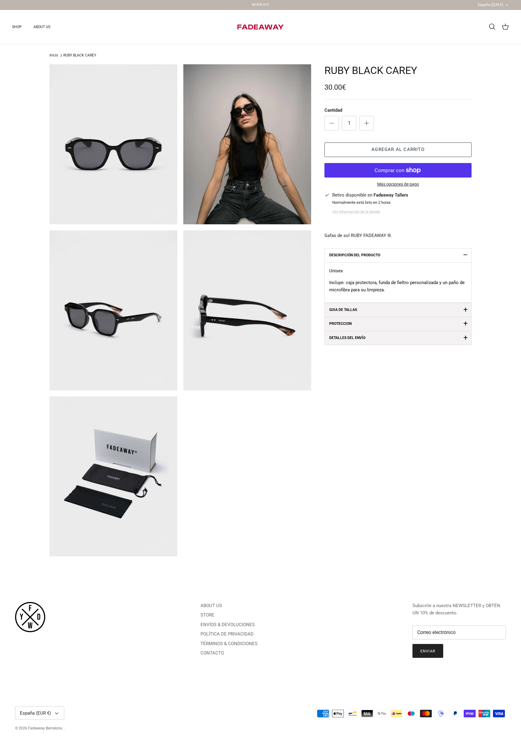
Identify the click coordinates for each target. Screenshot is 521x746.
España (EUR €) (490, 5)
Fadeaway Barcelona (45, 728)
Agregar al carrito (398, 149)
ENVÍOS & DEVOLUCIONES (228, 624)
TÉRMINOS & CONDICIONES (229, 643)
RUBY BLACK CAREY (79, 55)
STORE (207, 615)
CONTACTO (212, 653)
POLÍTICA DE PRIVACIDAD (227, 634)
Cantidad (333, 110)
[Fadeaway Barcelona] (260, 27)
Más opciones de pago (398, 184)
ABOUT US (41, 27)
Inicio (53, 55)
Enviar (427, 651)
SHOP (17, 27)
